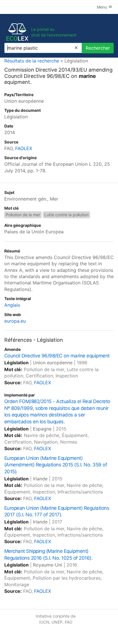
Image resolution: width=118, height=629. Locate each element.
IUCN (44, 622)
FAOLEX (23, 148)
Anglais (12, 305)
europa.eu (15, 321)
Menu (102, 7)
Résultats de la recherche (31, 61)
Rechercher (98, 48)
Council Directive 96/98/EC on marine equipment (57, 356)
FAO (68, 622)
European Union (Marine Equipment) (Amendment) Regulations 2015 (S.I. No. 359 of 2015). (55, 465)
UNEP (57, 622)
